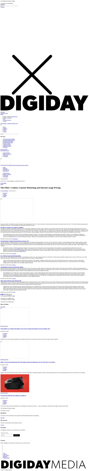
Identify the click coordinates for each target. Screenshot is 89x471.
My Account (3, 150)
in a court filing (17, 249)
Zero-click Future (4, 326)
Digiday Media (6, 457)
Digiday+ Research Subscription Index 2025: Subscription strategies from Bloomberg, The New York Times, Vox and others (28, 362)
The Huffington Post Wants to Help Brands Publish (12, 267)
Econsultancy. (15, 238)
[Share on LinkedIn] (1, 294)
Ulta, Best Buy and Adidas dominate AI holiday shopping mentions (14, 165)
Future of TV (6, 171)
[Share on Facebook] (2, 294)
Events (12, 123)
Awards (16, 123)
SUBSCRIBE (3, 183)
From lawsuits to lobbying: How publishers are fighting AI (13, 395)
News (2, 123)
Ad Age (14, 278)
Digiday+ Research (7, 154)
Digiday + (5, 123)
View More (3, 306)
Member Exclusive (4, 359)
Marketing (5, 168)
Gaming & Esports (7, 145)
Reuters (14, 264)
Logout (4, 121)
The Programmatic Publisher (9, 139)
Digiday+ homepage (7, 117)
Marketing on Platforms (8, 141)
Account (2, 425)
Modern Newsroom (7, 146)
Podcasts (9, 123)
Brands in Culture (6, 143)
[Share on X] (4, 294)
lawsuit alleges (22, 250)
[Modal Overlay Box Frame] (10, 435)
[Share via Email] (5, 294)
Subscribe (3, 113)
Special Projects (6, 152)
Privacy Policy (6, 455)
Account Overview (7, 120)
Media (4, 167)
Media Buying (6, 169)
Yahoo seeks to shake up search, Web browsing (11, 280)
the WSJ (14, 253)
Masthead (5, 456)
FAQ (4, 119)
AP (14, 292)
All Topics (5, 147)
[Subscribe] (3, 112)
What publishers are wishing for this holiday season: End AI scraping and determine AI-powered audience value (25, 328)
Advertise (5, 454)
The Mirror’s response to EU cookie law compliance (12, 227)
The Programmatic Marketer (9, 140)
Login (6, 113)
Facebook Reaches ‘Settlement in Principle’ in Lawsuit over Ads (15, 241)
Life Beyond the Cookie (8, 142)
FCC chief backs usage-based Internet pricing (11, 255)
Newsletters (5, 156)
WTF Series (5, 155)
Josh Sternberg (5, 190)
